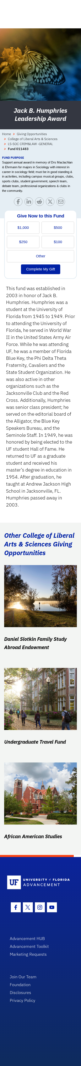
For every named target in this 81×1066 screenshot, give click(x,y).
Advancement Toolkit (29, 946)
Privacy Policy (22, 1000)
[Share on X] (51, 202)
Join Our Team (23, 977)
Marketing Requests (28, 954)
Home (6, 134)
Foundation (20, 984)
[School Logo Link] (38, 882)
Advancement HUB (27, 938)
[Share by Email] (61, 202)
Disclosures (20, 992)
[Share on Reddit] (40, 202)
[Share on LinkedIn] (30, 202)
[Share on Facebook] (19, 202)
